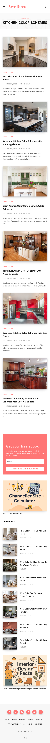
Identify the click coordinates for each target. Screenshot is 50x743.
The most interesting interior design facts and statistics (24, 689)
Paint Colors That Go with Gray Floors (33, 548)
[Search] (45, 7)
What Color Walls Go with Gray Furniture (33, 610)
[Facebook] (9, 712)
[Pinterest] (28, 712)
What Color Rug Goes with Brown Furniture (31, 594)
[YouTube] (34, 712)
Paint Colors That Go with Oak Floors (33, 532)
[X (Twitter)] (15, 712)
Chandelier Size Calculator (13, 514)
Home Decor (8, 72)
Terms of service (35, 720)
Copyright (27, 724)
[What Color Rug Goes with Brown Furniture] (11, 597)
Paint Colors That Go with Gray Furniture (33, 626)
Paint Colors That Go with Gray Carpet (33, 641)
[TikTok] (41, 712)
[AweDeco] (17, 7)
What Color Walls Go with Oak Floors (33, 579)
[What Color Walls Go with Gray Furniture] (11, 612)
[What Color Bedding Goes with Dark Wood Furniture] (11, 565)
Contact (38, 724)
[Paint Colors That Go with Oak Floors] (11, 534)
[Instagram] (22, 712)
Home (7, 720)
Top (26, 738)
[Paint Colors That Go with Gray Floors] (11, 550)
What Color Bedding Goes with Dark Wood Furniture (33, 563)
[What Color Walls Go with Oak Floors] (11, 581)
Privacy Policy (14, 724)
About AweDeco (18, 720)
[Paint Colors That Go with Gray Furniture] (11, 628)
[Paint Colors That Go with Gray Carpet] (11, 643)
